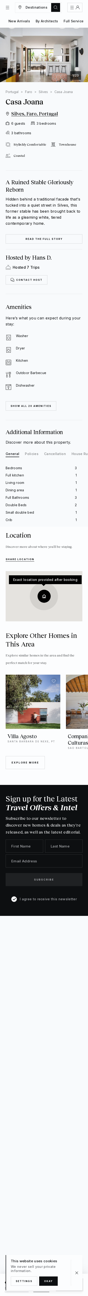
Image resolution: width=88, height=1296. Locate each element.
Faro (28, 92)
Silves (43, 92)
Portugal (12, 92)
